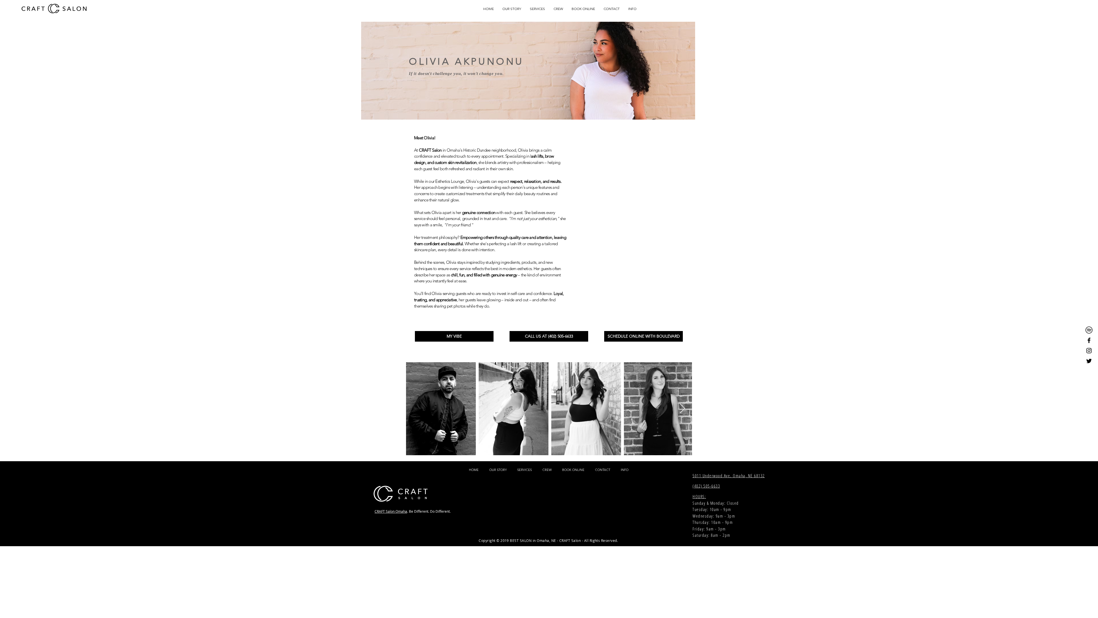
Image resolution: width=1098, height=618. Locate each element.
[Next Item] (682, 408)
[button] (537, 9)
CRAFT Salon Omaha (391, 511)
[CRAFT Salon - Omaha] (1089, 330)
